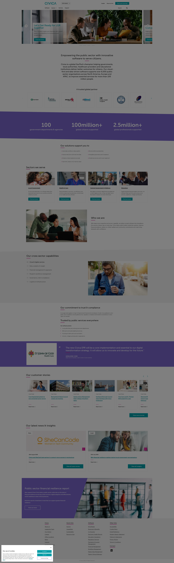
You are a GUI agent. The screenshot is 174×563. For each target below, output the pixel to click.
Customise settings (44, 558)
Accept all (44, 551)
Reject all (44, 554)
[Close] (50, 547)
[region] (27, 553)
